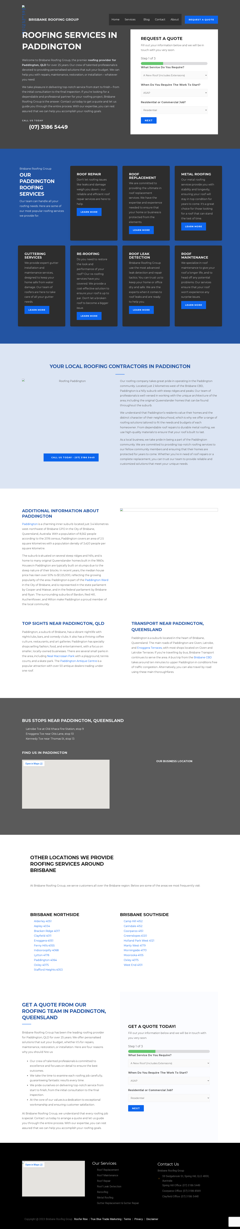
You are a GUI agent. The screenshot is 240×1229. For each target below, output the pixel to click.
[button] (201, 20)
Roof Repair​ (89, 174)
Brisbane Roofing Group (54, 20)
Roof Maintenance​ (194, 255)
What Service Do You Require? (162, 67)
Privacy (138, 1219)
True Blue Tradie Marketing (105, 1219)
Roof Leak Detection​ (139, 255)
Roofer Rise (81, 1219)
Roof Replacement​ (142, 176)
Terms (127, 1219)
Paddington (30, 524)
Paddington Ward (96, 580)
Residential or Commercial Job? (163, 102)
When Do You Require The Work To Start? (170, 84)
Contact (160, 19)
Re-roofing (88, 254)
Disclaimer (152, 1219)
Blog (147, 19)
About (175, 19)
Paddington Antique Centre (78, 661)
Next (149, 120)
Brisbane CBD (203, 657)
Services (130, 19)
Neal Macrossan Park (60, 656)
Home (116, 19)
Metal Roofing (196, 174)
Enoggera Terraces (149, 647)
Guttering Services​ (35, 255)
